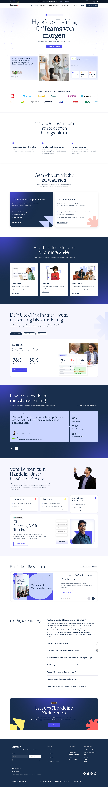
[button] (43, 5)
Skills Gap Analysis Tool (89, 752)
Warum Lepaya (72, 752)
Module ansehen (20, 543)
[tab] (29, 333)
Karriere (71, 757)
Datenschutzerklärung (76, 781)
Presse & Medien (73, 759)
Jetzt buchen (54, 725)
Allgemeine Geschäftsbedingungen (62, 781)
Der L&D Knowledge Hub (90, 749)
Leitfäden (86, 757)
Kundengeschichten (74, 754)
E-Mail (14, 753)
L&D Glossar (87, 761)
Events (85, 759)
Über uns (71, 749)
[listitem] (54, 426)
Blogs (85, 754)
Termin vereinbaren (92, 5)
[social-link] (84, 773)
